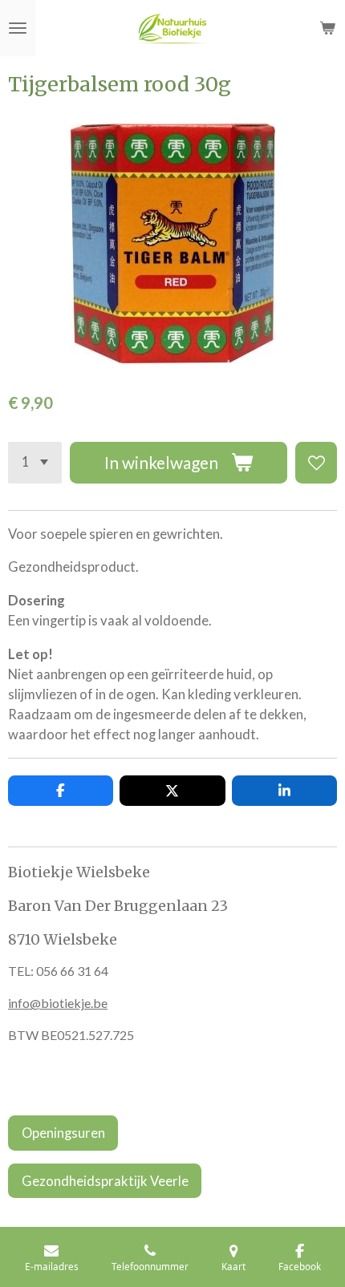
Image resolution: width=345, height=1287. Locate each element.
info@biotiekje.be (58, 1002)
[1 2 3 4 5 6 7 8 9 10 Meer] (35, 463)
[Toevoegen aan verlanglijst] (316, 463)
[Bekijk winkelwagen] (327, 28)
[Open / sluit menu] (17, 28)
